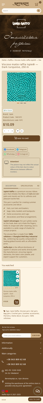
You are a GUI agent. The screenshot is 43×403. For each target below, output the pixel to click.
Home (4, 60)
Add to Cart (34, 399)
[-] (4, 131)
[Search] (38, 10)
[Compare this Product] (17, 277)
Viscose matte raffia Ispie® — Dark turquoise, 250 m (10, 293)
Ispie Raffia (14, 311)
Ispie (11, 114)
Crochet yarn (16, 313)
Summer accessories (31, 313)
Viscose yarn (25, 311)
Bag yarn (7, 313)
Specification (27, 186)
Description (10, 186)
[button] (38, 286)
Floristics (7, 316)
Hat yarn (34, 311)
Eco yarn (25, 316)
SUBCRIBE (36, 335)
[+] (12, 131)
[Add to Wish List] (17, 272)
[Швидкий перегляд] (17, 281)
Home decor (16, 316)
